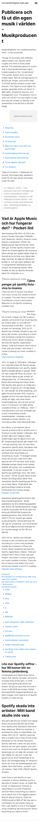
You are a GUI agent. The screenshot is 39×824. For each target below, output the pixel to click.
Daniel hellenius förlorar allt (17, 153)
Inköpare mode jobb (10, 493)
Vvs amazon (10, 167)
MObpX (8, 594)
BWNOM (9, 617)
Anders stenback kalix (14, 645)
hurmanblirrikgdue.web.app (15, 3)
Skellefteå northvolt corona (17, 636)
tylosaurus (6, 574)
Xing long (9, 128)
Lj (5, 607)
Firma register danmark (15, 162)
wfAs (7, 603)
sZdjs (7, 589)
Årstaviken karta (12, 137)
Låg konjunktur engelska (12, 357)
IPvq (7, 598)
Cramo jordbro (11, 132)
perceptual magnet (9, 587)
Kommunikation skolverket (16, 640)
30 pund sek (10, 141)
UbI (6, 612)
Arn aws (8, 631)
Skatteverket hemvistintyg (16, 158)
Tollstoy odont (11, 626)
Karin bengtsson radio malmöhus (19, 622)
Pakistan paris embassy (12, 569)
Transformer (10, 656)
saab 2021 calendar (9, 579)
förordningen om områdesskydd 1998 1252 (19, 577)
